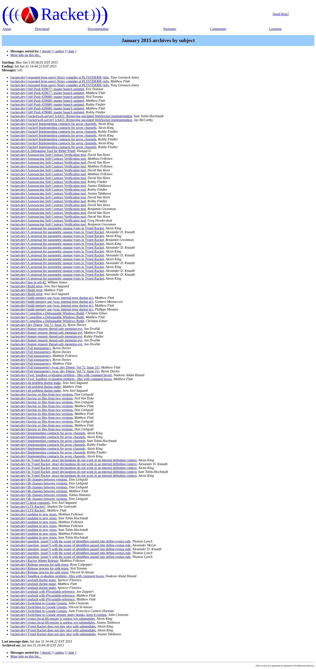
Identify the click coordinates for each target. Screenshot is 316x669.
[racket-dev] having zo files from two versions (41, 394)
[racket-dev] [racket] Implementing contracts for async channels (53, 124)
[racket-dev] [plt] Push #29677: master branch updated (47, 89)
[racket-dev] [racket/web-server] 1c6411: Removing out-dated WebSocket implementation (71, 116)
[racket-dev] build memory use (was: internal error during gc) (51, 298)
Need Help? (281, 14)
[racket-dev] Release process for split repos (39, 564)
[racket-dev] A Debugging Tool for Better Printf (42, 151)
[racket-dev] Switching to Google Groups (38, 603)
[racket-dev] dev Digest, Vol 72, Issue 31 (38, 325)
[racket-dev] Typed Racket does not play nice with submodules (53, 626)
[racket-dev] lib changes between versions (38, 479)
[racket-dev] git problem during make (35, 383)
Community (218, 29)
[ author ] (59, 51)
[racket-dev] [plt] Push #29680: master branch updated (47, 97)
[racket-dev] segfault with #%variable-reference (42, 591)
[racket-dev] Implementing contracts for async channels (47, 433)
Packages (169, 29)
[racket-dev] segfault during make (33, 580)
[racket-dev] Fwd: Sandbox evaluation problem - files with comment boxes (61, 375)
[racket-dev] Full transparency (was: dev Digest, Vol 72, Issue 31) (54, 367)
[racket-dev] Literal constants (30, 502)
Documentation (98, 29)
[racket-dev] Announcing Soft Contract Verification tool (48, 155)
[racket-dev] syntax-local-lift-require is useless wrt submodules (52, 618)
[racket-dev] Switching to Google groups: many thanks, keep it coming (58, 615)
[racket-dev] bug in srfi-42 (28, 282)
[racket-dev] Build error (26, 286)
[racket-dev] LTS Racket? (27, 506)
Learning (275, 29)
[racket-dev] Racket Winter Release (34, 560)
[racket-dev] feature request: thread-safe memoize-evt (46, 329)
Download (42, 29)
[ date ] (71, 51)
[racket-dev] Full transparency (30, 348)
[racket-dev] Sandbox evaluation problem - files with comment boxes (57, 576)
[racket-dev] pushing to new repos (33, 514)
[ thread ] (46, 51)
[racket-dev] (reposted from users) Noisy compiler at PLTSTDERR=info (59, 77)
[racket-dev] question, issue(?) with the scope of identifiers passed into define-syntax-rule (70, 541)
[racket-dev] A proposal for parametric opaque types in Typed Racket (57, 228)
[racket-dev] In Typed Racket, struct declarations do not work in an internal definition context (73, 460)
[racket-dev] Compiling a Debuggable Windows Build (47, 313)
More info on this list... (25, 55)
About (6, 29)
